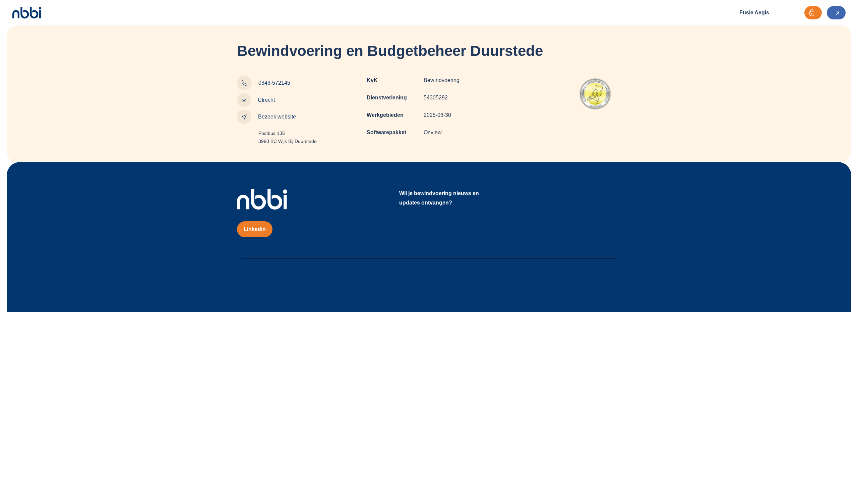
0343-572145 (274, 83)
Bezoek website (277, 116)
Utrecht (266, 100)
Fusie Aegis (754, 12)
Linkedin (255, 229)
